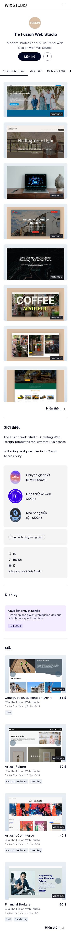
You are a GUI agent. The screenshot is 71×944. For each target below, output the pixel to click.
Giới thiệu (36, 71)
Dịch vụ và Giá (56, 71)
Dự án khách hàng (13, 71)
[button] (35, 99)
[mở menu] (64, 5)
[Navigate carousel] (13, 674)
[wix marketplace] (16, 5)
